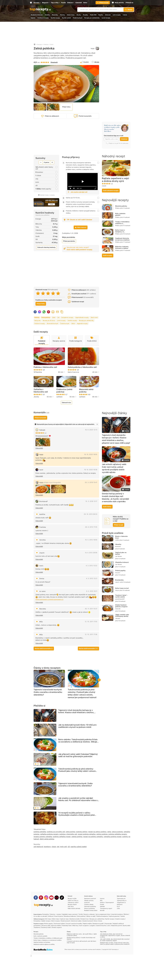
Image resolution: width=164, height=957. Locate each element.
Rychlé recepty (55, 18)
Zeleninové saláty (76, 921)
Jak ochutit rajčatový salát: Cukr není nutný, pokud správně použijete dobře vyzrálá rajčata (114, 468)
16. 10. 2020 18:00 (90, 454)
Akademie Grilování (37, 15)
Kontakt (102, 910)
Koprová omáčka (56, 925)
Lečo (108, 925)
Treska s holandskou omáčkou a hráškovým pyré (122, 223)
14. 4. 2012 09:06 (91, 553)
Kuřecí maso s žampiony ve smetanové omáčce (122, 231)
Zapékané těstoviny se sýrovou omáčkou (122, 239)
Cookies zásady (88, 904)
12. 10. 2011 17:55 (91, 621)
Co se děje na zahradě (40, 916)
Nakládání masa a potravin (70, 914)
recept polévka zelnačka (86, 834)
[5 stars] (58, 293)
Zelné (51, 44)
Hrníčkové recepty (43, 18)
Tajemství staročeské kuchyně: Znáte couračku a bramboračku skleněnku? (48, 692)
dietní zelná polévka (47, 839)
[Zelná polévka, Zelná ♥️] (42, 442)
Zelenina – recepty (55, 914)
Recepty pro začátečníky (92, 18)
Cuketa (125, 15)
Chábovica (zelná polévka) (64, 390)
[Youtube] (51, 897)
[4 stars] (53, 293)
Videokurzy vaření (73, 902)
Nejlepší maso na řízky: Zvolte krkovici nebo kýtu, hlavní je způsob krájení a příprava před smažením (114, 943)
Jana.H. (117, 582)
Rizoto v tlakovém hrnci (121, 537)
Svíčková (50, 916)
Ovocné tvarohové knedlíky (74, 923)
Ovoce (100, 921)
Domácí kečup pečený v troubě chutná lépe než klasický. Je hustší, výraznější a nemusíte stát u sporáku (115, 497)
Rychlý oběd (126, 925)
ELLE (118, 906)
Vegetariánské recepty (82, 317)
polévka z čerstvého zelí (68, 834)
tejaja (92, 48)
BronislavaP (43, 501)
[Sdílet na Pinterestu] (48, 311)
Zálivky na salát (90, 916)
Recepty (39, 44)
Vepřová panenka (114, 916)
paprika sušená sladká (79, 847)
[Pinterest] (41, 897)
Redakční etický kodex (90, 910)
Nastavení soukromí (90, 898)
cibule (54, 847)
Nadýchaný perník (116, 925)
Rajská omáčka (87, 923)
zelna (109, 832)
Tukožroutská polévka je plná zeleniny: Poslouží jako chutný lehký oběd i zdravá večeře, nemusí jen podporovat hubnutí (82, 693)
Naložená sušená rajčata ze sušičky (44, 944)
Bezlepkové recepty (67, 317)
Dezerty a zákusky (89, 914)
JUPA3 (117, 540)
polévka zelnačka (40, 832)
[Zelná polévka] (42, 489)
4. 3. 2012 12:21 (91, 578)
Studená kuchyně (87, 921)
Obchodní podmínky (90, 906)
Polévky (62, 15)
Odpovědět (39, 448)
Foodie (102, 904)
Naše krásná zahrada (74, 908)
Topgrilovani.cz (121, 902)
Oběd (53, 317)
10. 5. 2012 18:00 (91, 540)
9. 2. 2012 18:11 (91, 591)
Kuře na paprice (84, 925)
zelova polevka (117, 832)
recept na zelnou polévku (97, 832)
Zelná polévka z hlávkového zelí (82, 367)
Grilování (108, 15)
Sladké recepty (45, 921)
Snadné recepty (72, 320)
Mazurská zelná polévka (86, 390)
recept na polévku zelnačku (93, 837)
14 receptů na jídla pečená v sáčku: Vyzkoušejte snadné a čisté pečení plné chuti (76, 815)
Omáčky (47, 15)
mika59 (104, 186)
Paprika (100, 15)
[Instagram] (46, 897)
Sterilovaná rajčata (59, 923)
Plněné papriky (120, 570)
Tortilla (81, 914)
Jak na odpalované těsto (103, 914)
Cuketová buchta (101, 925)
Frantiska (42, 527)
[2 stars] (43, 293)
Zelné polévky (45, 317)
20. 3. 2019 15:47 (91, 482)
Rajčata (33, 18)
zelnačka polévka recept (112, 837)
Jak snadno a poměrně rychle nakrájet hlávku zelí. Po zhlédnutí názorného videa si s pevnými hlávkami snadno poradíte (78, 800)
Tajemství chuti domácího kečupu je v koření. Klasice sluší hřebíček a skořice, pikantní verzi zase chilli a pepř (76, 712)
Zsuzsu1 (117, 572)
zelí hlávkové (38, 847)
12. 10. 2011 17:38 (91, 634)
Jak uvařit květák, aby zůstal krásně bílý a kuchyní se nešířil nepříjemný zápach (114, 939)
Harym (117, 590)
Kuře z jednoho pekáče (120, 214)
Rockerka (118, 546)
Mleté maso (55, 919)
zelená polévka (76, 837)
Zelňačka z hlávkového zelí (41, 390)
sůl (69, 847)
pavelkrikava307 (120, 599)
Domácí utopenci (57, 927)
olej (58, 847)
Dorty (95, 921)
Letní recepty (117, 15)
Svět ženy (71, 906)
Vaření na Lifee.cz (73, 900)
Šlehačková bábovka (70, 916)
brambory (47, 847)
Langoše (92, 925)
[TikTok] (62, 897)
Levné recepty (106, 18)
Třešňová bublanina (102, 916)
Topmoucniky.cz (121, 900)
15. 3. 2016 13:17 (91, 501)
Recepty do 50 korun (49, 320)
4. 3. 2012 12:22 (91, 566)
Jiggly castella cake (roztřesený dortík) (122, 615)
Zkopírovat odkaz (61, 311)
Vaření (73, 323)
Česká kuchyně (77, 18)
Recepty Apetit (72, 904)
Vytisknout (52, 311)
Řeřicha (126, 914)
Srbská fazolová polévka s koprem (121, 606)
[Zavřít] (97, 424)
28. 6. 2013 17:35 (91, 527)
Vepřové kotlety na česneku (42, 942)
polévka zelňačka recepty (117, 834)
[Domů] (34, 44)
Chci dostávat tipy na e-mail (113, 135)
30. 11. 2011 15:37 (91, 609)
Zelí (58, 317)
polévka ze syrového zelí (56, 832)
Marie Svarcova (73, 372)
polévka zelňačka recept (62, 837)
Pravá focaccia (58, 916)
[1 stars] (38, 293)
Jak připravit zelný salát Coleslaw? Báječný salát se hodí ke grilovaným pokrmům (78, 755)
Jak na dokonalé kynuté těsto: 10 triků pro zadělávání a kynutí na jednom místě (77, 726)
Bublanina (37, 927)
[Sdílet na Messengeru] (39, 311)
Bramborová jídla (74, 919)
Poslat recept (57, 311)
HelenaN (117, 609)
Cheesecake (108, 923)
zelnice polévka (102, 834)
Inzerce (102, 898)
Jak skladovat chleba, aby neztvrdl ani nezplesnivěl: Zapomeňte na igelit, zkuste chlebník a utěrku (115, 935)
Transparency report (106, 908)
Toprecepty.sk (121, 898)
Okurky (78, 15)
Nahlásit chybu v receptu (47, 195)
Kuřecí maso (71, 15)
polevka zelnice (81, 832)
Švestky (85, 15)
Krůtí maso (48, 919)
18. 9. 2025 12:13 (91, 430)
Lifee (118, 908)
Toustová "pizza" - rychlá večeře (121, 596)
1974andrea (38, 372)
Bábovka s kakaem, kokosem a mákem (122, 247)
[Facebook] (36, 897)
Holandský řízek (66, 925)
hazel (41, 470)
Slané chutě (94, 317)
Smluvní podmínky (89, 908)
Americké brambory (117, 914)
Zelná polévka (81, 916)
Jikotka (36, 397)
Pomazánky (45, 914)
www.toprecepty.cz (42, 599)
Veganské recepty (82, 323)
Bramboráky (119, 580)
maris (41, 566)
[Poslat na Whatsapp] (44, 311)
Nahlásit (102, 906)
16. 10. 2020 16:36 (90, 470)
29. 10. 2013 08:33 (90, 514)
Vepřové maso (64, 919)
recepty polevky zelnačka (43, 837)
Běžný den (37, 320)
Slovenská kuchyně (52, 323)
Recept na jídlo (72, 898)
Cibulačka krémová (122, 562)
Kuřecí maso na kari (122, 588)
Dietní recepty (55, 921)
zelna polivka (70, 832)
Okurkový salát (45, 925)
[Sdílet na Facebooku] (35, 311)
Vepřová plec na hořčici (120, 553)
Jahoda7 (117, 618)
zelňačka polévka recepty (49, 834)
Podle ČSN (93, 15)
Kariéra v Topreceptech (107, 902)
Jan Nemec (118, 556)
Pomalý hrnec (85, 919)
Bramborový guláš (98, 923)
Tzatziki (122, 916)
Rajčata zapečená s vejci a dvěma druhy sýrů (115, 179)
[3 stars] (48, 293)
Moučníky (55, 15)
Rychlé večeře (66, 18)
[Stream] (56, 897)
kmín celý (63, 847)
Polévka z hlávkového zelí (45, 367)
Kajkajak (42, 430)
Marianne (119, 904)
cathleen (59, 397)
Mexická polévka (121, 206)
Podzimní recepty (39, 323)
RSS (101, 900)
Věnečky (118, 544)
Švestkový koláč (46, 927)
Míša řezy (75, 925)
